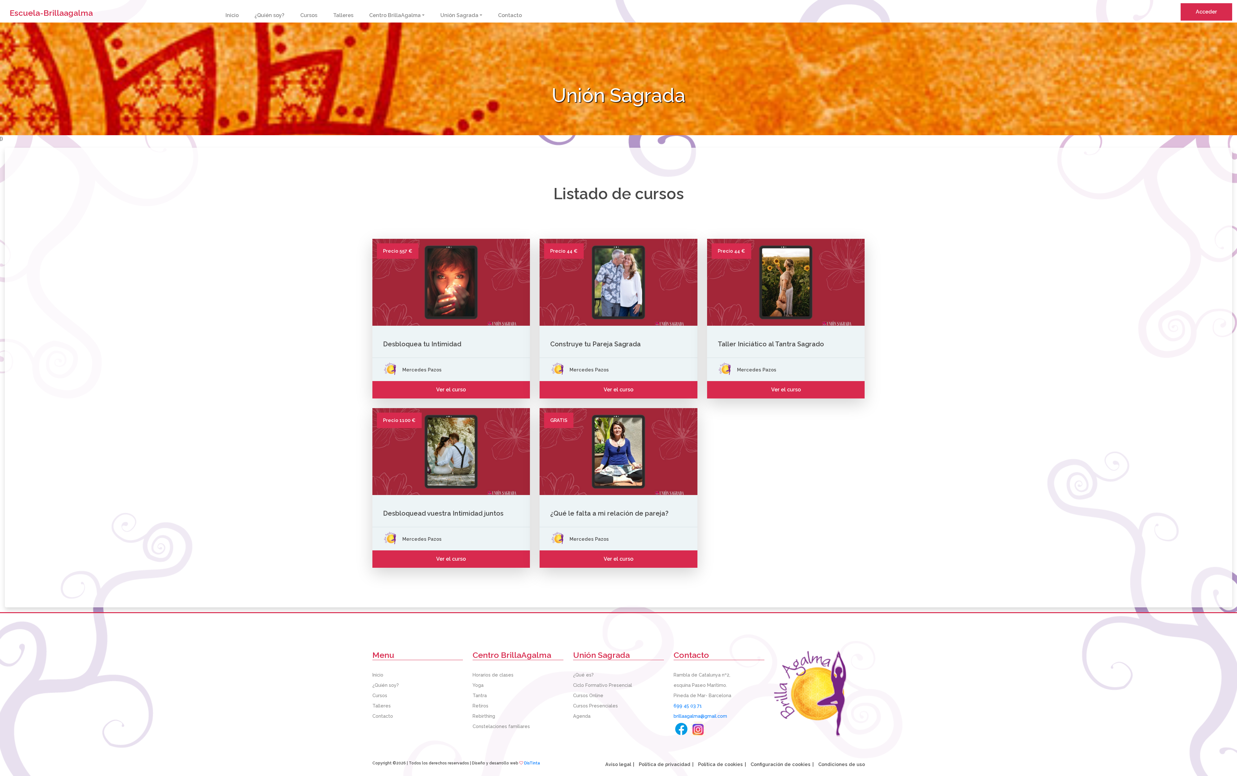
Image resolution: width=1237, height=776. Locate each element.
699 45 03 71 (688, 705)
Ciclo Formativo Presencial (602, 685)
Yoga (478, 685)
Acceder (1206, 12)
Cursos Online (588, 695)
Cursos (308, 15)
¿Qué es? (583, 675)
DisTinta (532, 763)
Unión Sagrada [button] (459, 15)
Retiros (480, 705)
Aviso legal (618, 764)
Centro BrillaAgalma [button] (395, 15)
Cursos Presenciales (595, 705)
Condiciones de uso (841, 764)
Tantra (480, 695)
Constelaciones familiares (501, 726)
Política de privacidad (664, 764)
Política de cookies (720, 764)
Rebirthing (484, 716)
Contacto (510, 15)
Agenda (581, 716)
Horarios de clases (493, 675)
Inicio (232, 15)
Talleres (343, 15)
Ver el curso (451, 390)
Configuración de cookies (780, 764)
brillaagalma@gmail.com (700, 716)
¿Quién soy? (269, 15)
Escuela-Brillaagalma (51, 13)
